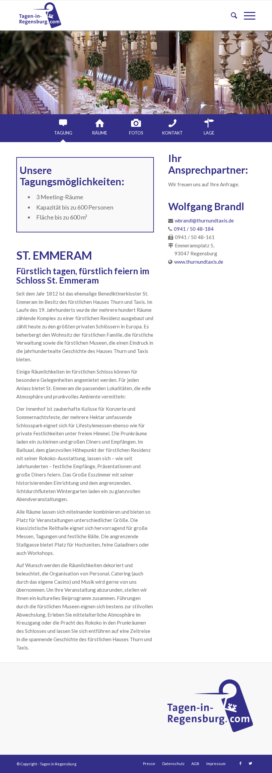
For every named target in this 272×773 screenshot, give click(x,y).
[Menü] (246, 15)
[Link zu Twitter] (250, 763)
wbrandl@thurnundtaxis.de (204, 220)
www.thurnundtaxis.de (198, 262)
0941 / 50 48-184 (194, 229)
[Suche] (230, 15)
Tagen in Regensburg (58, 764)
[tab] (63, 127)
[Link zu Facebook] (240, 763)
